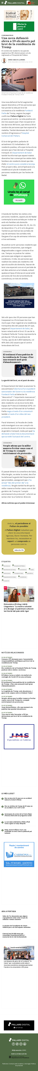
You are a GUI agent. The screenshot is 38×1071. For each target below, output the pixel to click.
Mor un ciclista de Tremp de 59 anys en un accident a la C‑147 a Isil (18, 807)
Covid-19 (6, 581)
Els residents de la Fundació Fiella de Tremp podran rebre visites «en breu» (19, 669)
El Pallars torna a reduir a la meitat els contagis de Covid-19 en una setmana (17, 676)
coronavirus (7, 443)
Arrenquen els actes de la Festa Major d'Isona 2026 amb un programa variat (18, 815)
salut (32, 569)
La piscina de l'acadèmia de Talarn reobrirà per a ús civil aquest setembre (16, 926)
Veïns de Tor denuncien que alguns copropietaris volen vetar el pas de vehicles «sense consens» (15, 917)
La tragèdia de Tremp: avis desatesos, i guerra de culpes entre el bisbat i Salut (17, 692)
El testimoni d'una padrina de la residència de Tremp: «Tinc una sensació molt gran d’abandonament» (18, 358)
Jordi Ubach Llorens (16, 60)
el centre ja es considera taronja (21, 164)
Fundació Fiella (18, 573)
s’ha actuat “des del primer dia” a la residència (17, 483)
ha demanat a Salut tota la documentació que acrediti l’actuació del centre (18, 434)
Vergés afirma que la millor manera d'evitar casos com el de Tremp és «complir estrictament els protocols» (18, 449)
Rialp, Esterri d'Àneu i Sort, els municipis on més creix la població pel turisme (18, 831)
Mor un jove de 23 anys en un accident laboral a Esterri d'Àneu (18, 799)
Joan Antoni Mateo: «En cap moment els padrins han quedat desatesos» (17, 708)
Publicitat (5, 1064)
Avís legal (27, 1064)
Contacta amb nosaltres (16, 1064)
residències (23, 577)
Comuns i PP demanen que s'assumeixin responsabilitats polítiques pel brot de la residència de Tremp (18, 661)
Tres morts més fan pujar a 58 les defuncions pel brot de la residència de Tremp (17, 716)
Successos (7, 566)
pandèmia (30, 573)
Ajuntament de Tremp (10, 569)
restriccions (7, 573)
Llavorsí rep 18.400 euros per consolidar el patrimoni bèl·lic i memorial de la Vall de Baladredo (15, 935)
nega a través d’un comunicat (19, 411)
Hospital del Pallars (19, 566)
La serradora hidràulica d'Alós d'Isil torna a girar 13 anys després (17, 823)
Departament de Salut (22, 152)
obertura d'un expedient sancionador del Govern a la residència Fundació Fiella (18, 392)
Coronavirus (7, 351)
